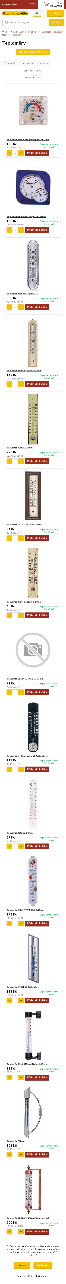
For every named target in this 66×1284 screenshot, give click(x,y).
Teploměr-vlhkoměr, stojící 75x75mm (26, 216)
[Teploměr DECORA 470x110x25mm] (33, 650)
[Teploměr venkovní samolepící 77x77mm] (33, 111)
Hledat (56, 22)
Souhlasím (43, 1265)
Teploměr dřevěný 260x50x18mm (24, 370)
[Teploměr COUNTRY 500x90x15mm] (33, 881)
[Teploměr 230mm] (33, 1112)
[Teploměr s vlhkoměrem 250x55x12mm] (33, 727)
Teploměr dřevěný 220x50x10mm (24, 601)
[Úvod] (15, 13)
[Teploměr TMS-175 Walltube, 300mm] (33, 1035)
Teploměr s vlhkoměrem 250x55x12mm (27, 756)
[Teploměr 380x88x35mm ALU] (33, 265)
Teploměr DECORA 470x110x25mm (25, 678)
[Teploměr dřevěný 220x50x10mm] (33, 573)
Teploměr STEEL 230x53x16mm (23, 987)
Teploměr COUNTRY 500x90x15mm (25, 910)
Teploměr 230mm (16, 1141)
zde (47, 1276)
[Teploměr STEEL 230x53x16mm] (33, 958)
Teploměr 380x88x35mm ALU (22, 293)
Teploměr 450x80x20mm (20, 447)
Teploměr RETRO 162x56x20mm (24, 524)
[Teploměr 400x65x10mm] (33, 804)
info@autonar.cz (10, 4)
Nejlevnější (27, 63)
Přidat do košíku (37, 153)
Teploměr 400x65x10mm (20, 832)
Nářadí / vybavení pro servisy (24, 32)
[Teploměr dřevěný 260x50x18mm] (33, 342)
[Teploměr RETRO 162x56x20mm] (33, 496)
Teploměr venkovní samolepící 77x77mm (28, 139)
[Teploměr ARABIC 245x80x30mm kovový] (33, 1189)
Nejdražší (43, 63)
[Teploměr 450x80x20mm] (33, 419)
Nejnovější (10, 63)
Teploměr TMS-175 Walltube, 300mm (27, 1064)
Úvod (4, 32)
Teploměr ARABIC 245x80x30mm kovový (28, 1218)
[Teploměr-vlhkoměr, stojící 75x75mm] (33, 188)
